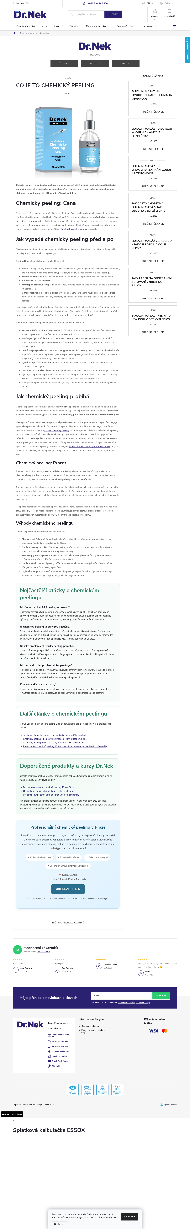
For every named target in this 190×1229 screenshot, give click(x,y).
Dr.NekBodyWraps (60, 1051)
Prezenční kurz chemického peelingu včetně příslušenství (51, 795)
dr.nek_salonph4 (59, 1056)
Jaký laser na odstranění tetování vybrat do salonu (152, 282)
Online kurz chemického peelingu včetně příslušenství (49, 791)
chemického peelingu (70, 229)
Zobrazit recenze (43, 951)
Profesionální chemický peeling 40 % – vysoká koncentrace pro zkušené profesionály (65, 746)
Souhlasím (129, 1216)
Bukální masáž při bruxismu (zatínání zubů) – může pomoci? (152, 169)
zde (114, 1217)
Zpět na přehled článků (68, 922)
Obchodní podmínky (21, 3)
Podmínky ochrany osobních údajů (93, 1031)
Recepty (95, 63)
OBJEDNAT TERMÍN (68, 889)
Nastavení (59, 1224)
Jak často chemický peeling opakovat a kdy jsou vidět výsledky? (54, 735)
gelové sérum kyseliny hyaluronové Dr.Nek (89, 446)
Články (64, 63)
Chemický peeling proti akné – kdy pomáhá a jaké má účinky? (53, 742)
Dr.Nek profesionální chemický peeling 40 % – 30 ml (48, 787)
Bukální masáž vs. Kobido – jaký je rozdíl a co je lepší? (152, 244)
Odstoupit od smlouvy (12, 1114)
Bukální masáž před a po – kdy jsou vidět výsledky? (152, 317)
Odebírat (161, 995)
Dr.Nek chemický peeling (56, 430)
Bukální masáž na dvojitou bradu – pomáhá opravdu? (152, 95)
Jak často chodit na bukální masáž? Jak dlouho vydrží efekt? (148, 207)
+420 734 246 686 (60, 1041)
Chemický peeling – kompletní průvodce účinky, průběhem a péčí (55, 739)
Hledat (113, 14)
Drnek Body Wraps (60, 1061)
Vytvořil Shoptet (170, 1104)
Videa (125, 63)
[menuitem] (26, 26)
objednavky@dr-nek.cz (61, 1035)
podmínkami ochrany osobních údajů (134, 1002)
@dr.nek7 (56, 1066)
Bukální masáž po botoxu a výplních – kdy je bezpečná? (152, 132)
